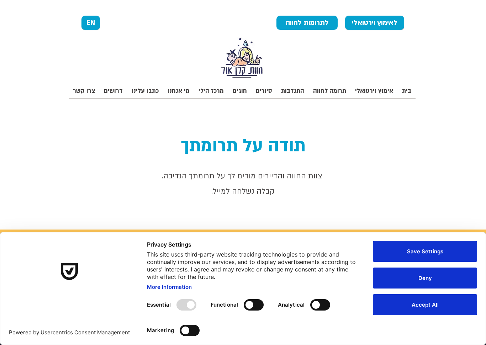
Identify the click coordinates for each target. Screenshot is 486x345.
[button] (329, 93)
